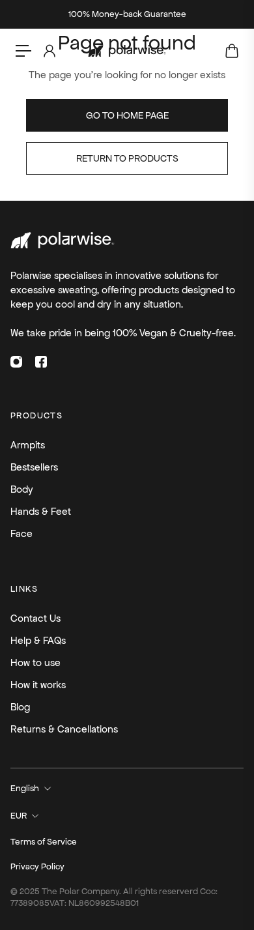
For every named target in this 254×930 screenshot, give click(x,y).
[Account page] (48, 50)
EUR (18, 815)
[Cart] (231, 50)
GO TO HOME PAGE (127, 115)
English (24, 788)
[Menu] (23, 51)
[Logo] (127, 51)
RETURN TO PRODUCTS (127, 158)
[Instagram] (16, 362)
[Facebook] (41, 362)
